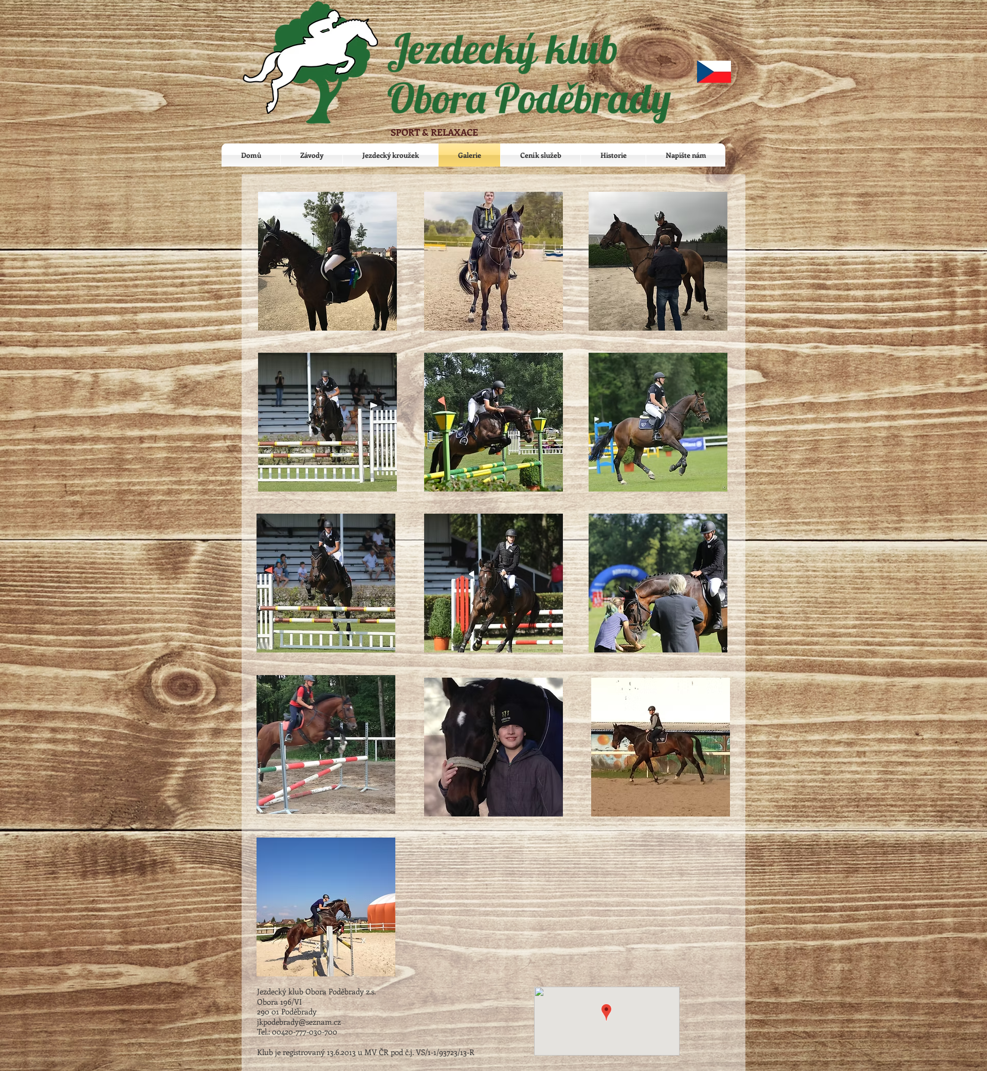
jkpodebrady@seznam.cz (299, 1021)
